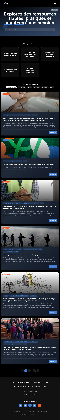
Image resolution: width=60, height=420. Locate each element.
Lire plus (53, 132)
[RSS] (34, 405)
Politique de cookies (42, 411)
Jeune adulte (45, 87)
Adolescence (37, 87)
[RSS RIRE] (39, 405)
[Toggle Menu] (55, 3)
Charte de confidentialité (18, 411)
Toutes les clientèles (11, 87)
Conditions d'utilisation (31, 411)
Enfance (29, 87)
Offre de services (23, 382)
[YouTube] (30, 405)
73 (34, 370)
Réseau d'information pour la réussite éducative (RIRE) (30, 386)
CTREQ (12, 382)
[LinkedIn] (25, 405)
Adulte (51, 87)
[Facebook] (20, 405)
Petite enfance (22, 87)
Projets (46, 382)
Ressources (36, 382)
